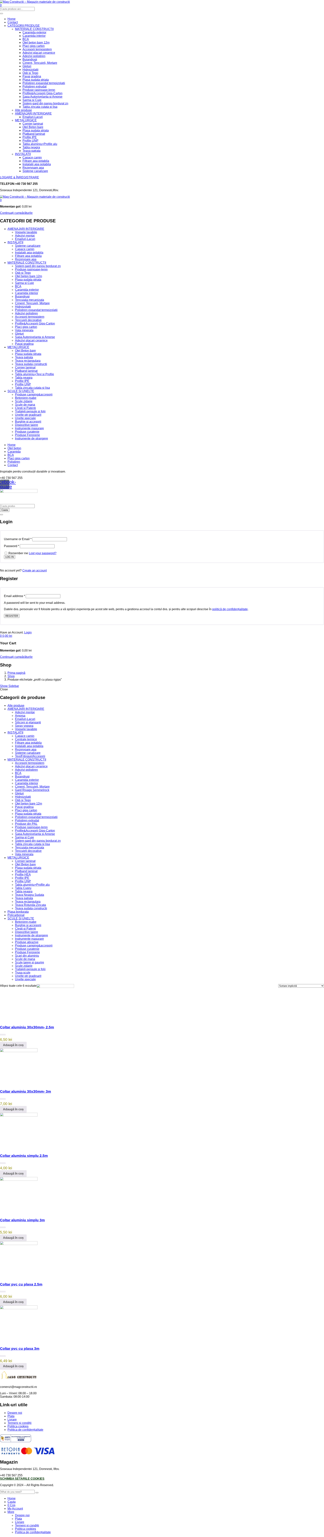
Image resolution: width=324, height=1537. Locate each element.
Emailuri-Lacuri (32, 117)
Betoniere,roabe (25, 397)
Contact (13, 22)
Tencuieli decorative (28, 320)
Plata (11, 1416)
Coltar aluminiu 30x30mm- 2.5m (27, 1027)
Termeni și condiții (20, 1423)
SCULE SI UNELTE (21, 391)
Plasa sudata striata (35, 79)
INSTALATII (23, 154)
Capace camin (32, 157)
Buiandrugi (29, 59)
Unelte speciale (25, 418)
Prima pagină (16, 672)
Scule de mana (25, 404)
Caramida (14, 451)
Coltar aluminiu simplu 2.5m (24, 1156)
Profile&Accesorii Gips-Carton (42, 93)
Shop (11, 676)
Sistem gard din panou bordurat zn (45, 103)
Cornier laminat (32, 123)
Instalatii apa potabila (36, 164)
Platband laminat (33, 133)
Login (28, 632)
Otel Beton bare (32, 127)
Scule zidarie (23, 401)
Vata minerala (24, 330)
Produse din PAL (26, 823)
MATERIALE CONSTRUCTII (34, 29)
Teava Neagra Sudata (29, 894)
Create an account (34, 570)
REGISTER (11, 615)
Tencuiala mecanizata (29, 299)
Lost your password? (42, 553)
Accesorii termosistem (37, 49)
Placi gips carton (33, 46)
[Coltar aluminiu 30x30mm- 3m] (19, 1051)
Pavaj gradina (31, 76)
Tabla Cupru (23, 888)
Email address (14, 596)
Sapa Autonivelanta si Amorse (42, 96)
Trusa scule (22, 972)
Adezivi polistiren (33, 56)
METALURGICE (26, 120)
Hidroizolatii (30, 69)
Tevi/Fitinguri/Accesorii (30, 756)
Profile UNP (30, 140)
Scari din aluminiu (27, 955)
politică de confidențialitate (230, 609)
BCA (25, 39)
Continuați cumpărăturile (16, 212)
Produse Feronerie (27, 435)
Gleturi (26, 66)
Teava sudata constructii (31, 364)
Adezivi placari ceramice (38, 52)
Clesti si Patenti (25, 408)
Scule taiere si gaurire (29, 962)
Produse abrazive (26, 942)
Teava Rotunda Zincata (30, 905)
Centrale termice (26, 739)
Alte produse (23, 110)
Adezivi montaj (25, 235)
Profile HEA (23, 874)
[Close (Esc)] (1, 514)
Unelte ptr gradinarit (28, 414)
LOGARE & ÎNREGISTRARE (19, 177)
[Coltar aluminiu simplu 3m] (19, 1179)
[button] (1, 200)
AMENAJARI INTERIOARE (33, 113)
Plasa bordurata (18, 911)
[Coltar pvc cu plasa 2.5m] (19, 1244)
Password (11, 546)
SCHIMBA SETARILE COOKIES (22, 1478)
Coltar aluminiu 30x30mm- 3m (25, 1091)
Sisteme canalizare (35, 171)
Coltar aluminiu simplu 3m (22, 1220)
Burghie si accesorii (28, 421)
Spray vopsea (24, 725)
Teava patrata (31, 150)
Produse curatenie (27, 431)
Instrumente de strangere (31, 438)
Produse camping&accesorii (33, 394)
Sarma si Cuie (31, 100)
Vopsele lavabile (26, 232)
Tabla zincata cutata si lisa (39, 106)
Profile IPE (29, 137)
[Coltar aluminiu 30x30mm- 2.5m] (55, 986)
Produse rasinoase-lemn (38, 89)
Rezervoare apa (33, 167)
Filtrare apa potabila (35, 160)
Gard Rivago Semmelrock (32, 790)
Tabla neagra (31, 147)
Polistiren (14, 461)
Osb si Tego (30, 73)
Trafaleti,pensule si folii (30, 411)
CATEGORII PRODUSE (24, 25)
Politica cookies (18, 1426)
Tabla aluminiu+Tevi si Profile (34, 374)
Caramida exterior (34, 32)
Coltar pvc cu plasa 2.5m (21, 1284)
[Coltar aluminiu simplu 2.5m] (19, 1115)
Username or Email (18, 539)
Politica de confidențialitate (25, 1429)
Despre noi (15, 1412)
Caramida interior (34, 35)
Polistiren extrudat (34, 86)
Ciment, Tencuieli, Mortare (39, 62)
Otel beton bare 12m (36, 42)
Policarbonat (16, 915)
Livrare (12, 1419)
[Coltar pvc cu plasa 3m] (19, 1308)
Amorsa (20, 715)
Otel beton (14, 448)
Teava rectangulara (27, 360)
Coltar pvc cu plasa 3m (19, 1349)
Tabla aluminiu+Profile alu (39, 144)
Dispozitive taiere (26, 425)
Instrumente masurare (29, 428)
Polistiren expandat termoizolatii (43, 83)
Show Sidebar (9, 686)
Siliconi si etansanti (28, 722)
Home (12, 18)
